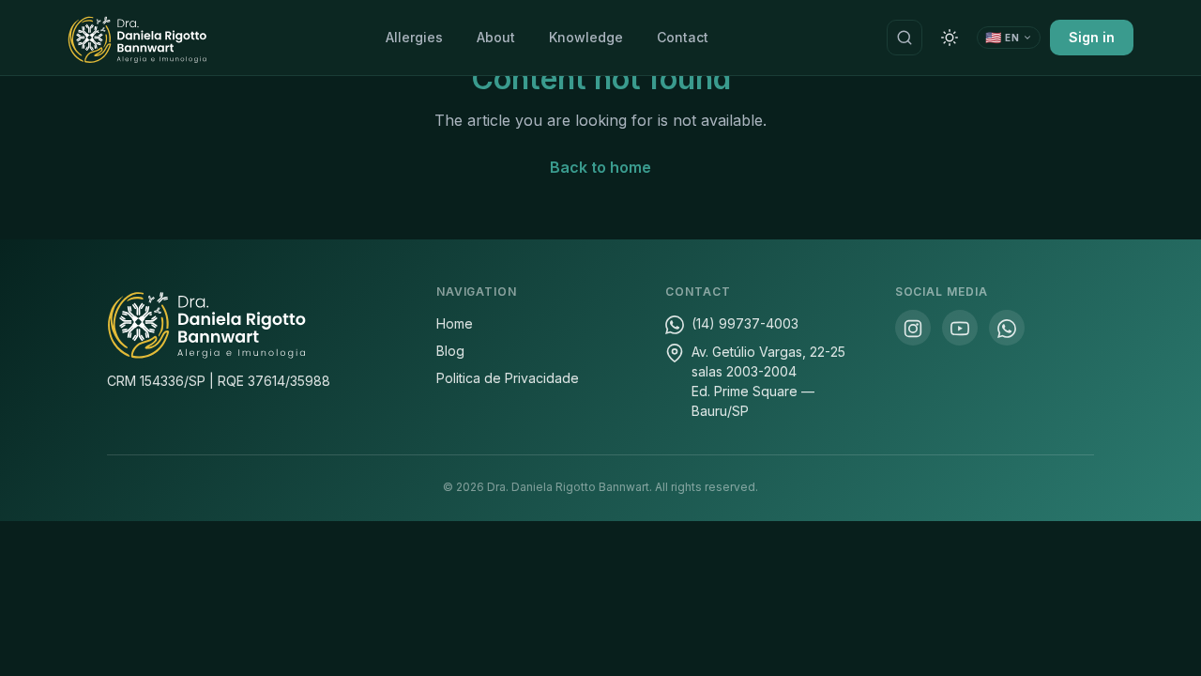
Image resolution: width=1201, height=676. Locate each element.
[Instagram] (913, 328)
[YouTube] (960, 328)
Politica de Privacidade (507, 378)
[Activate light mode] (949, 37)
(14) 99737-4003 (745, 323)
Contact (682, 37)
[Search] (904, 37)
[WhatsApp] (1007, 328)
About (496, 37)
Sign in (1092, 37)
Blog (450, 351)
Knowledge (586, 37)
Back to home (600, 167)
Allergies (414, 37)
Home (454, 323)
